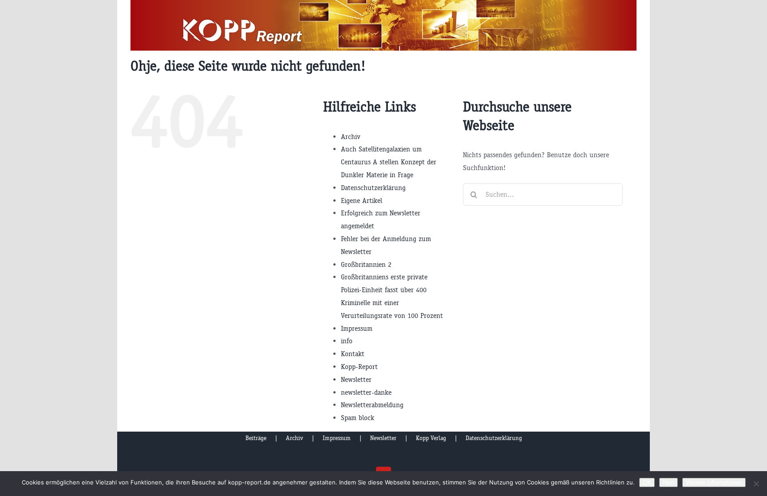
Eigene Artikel (361, 200)
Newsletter (356, 379)
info (346, 341)
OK (647, 482)
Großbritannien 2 (366, 264)
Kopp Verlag (431, 438)
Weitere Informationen (714, 482)
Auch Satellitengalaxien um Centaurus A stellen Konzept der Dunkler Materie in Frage (388, 162)
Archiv (350, 136)
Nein (668, 482)
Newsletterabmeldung (372, 405)
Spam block (357, 417)
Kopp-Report (359, 366)
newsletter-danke (366, 392)
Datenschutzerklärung (373, 187)
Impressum (356, 328)
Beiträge (255, 438)
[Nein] (755, 483)
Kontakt (352, 353)
